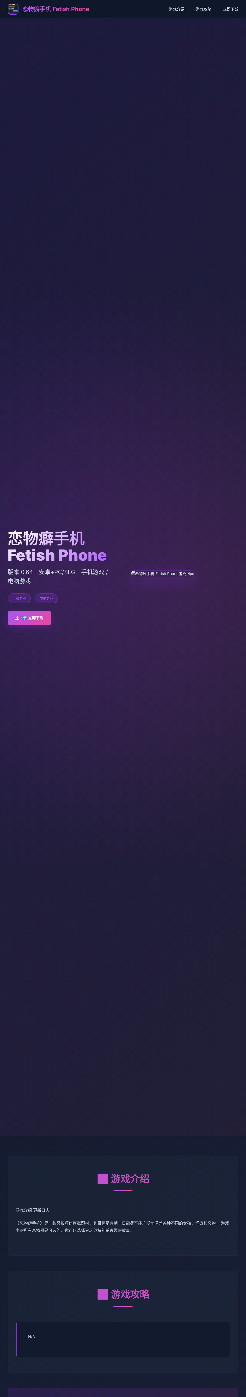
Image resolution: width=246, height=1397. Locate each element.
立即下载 (230, 9)
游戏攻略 (203, 9)
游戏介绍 (176, 9)
